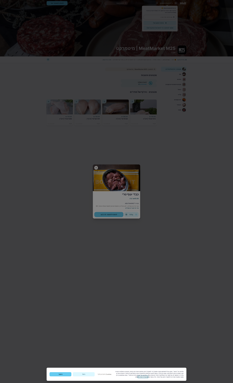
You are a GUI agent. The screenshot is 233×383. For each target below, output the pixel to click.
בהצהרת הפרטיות (143, 377)
